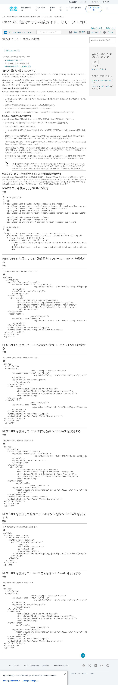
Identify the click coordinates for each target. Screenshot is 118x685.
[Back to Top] (83, 655)
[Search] (38, 33)
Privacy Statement (10, 681)
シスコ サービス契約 (100, 86)
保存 (75, 32)
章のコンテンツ (13, 50)
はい (95, 62)
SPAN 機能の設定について (14, 60)
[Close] (65, 674)
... (2, 16)
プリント (110, 32)
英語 (83, 32)
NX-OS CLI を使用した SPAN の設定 (18, 66)
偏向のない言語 (96, 28)
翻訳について (111, 28)
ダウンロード (96, 32)
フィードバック (99, 69)
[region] (34, 678)
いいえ (96, 66)
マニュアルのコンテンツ (19, 32)
